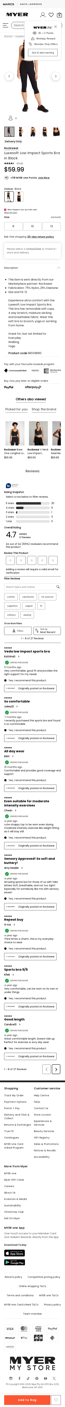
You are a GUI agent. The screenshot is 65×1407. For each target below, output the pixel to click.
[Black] (9, 197)
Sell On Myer (12, 1218)
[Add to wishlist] (56, 1400)
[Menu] (5, 25)
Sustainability (12, 1205)
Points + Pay (12, 1108)
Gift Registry (42, 1137)
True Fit (9, 1131)
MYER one (10, 1173)
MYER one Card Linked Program (14, 1145)
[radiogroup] (32, 226)
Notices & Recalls (45, 1150)
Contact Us (41, 1108)
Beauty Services (44, 1131)
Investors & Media (15, 1199)
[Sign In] (43, 15)
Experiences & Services (43, 1123)
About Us (9, 1192)
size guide (56, 217)
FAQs (37, 1102)
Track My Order (14, 1095)
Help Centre (41, 1095)
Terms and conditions (20, 1295)
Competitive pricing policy (44, 1277)
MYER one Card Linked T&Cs (21, 1304)
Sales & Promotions (46, 1144)
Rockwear (11, 148)
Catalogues (11, 1137)
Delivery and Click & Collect (16, 1116)
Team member (32, 1314)
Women (8, 36)
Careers (9, 1186)
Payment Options (15, 1102)
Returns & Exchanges (17, 1125)
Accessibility (42, 1157)
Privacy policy (52, 1304)
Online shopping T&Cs (32, 1286)
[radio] (13, 226)
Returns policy (13, 1277)
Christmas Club (14, 1212)
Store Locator (42, 1114)
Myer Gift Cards (14, 1180)
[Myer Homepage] (17, 16)
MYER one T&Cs (48, 1295)
